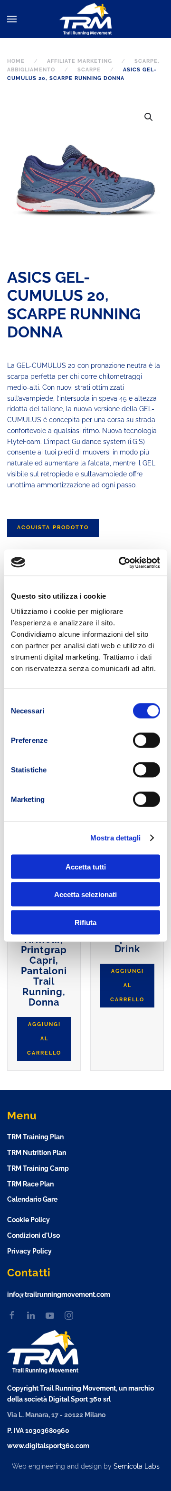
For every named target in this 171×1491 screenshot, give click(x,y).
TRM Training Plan (35, 1137)
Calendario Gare (32, 1199)
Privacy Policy (29, 1251)
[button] (12, 19)
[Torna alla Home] (85, 19)
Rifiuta (85, 922)
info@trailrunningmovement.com (58, 1294)
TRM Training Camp (38, 1168)
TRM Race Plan (30, 1184)
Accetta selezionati (85, 894)
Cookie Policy (28, 1220)
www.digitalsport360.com (48, 1446)
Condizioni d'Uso (33, 1235)
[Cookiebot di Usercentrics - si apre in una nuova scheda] (120, 562)
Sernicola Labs (137, 1466)
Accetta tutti (86, 866)
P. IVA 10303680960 (38, 1430)
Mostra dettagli (115, 838)
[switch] (137, 740)
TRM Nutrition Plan (36, 1152)
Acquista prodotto (53, 527)
